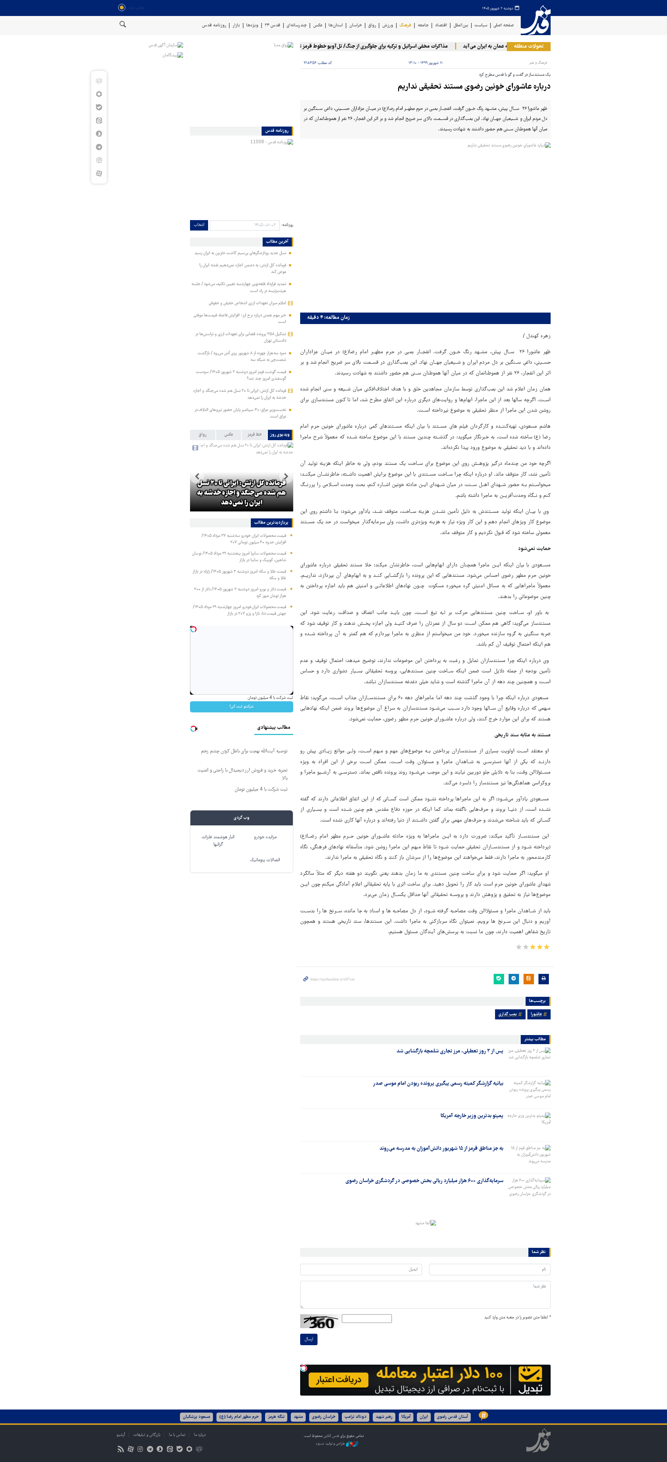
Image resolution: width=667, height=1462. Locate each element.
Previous (286, 477)
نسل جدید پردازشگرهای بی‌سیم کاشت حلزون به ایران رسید (240, 253)
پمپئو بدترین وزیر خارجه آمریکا (471, 1116)
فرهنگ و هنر (538, 62)
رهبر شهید (384, 1417)
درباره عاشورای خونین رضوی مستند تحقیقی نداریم (474, 87)
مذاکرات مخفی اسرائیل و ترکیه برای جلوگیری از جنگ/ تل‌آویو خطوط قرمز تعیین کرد (384, 46)
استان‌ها (336, 25)
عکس (317, 25)
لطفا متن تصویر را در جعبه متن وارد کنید (517, 1317)
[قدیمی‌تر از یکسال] (528, 1060)
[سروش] (98, 134)
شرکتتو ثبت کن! (242, 707)
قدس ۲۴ (272, 25)
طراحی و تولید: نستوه (331, 1443)
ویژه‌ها (252, 25)
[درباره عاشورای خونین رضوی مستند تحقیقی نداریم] (425, 225)
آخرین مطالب (277, 242)
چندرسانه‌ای (297, 25)
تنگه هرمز (276, 1417)
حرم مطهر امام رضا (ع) (239, 1417)
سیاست (481, 25)
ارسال (309, 1339)
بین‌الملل (460, 25)
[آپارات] (98, 173)
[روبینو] (98, 94)
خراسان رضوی (324, 1417)
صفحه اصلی (504, 25)
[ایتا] (98, 121)
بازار (236, 25)
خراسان (355, 25)
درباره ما (200, 1435)
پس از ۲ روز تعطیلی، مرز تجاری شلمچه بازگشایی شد (449, 1051)
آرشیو (120, 1435)
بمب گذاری (508, 1014)
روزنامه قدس (214, 25)
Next (197, 477)
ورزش (387, 25)
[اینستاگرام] (98, 160)
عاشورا (536, 1014)
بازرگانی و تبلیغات (146, 1435)
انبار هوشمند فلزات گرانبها (218, 841)
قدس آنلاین (536, 20)
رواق (372, 25)
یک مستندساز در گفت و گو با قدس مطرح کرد (515, 75)
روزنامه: (287, 225)
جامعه (423, 25)
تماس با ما (177, 1435)
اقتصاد (441, 25)
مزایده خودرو (265, 837)
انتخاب (199, 225)
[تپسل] (303, 1368)
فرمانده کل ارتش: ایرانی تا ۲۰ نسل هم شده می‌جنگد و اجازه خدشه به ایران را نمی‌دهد (241, 493)
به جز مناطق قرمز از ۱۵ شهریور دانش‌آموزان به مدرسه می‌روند (441, 1149)
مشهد (298, 1417)
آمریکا (406, 1417)
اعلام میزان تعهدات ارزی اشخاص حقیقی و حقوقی (247, 303)
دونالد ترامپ (356, 1417)
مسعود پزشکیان (196, 1417)
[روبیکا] (98, 81)
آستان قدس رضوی (452, 1417)
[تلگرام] (98, 147)
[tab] (280, 435)
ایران (424, 1417)
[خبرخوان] (120, 1450)
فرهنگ (405, 25)
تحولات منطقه (529, 46)
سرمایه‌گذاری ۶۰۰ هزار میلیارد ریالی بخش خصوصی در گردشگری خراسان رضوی (424, 1181)
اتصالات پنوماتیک (265, 860)
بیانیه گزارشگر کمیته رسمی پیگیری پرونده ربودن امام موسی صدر (438, 1084)
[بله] (98, 107)
